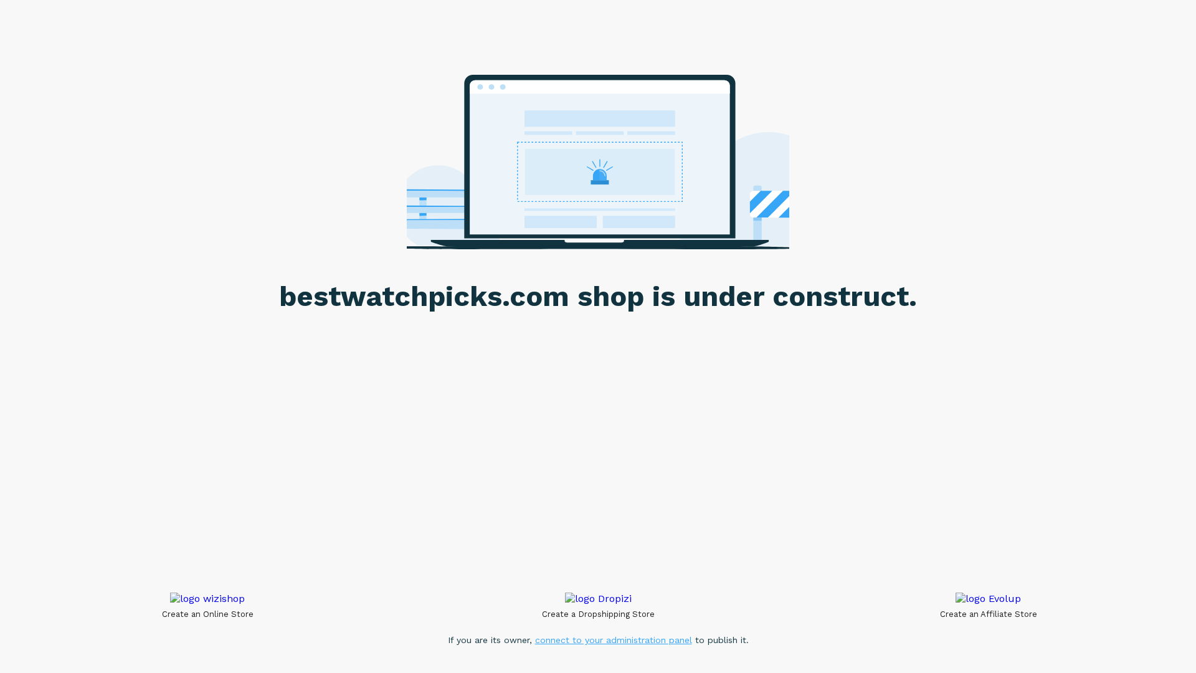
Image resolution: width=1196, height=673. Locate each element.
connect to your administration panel (613, 640)
